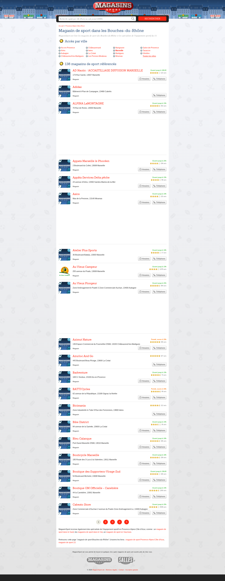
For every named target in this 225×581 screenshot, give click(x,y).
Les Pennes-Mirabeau (97, 56)
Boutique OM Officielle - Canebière (95, 488)
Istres (90, 50)
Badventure (80, 372)
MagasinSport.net (98, 570)
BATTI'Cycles (81, 389)
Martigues (119, 53)
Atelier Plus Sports (85, 250)
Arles (63, 50)
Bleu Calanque (82, 438)
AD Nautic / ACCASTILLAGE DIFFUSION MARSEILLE (108, 70)
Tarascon (146, 50)
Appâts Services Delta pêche (91, 177)
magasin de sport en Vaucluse (118, 532)
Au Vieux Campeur (85, 267)
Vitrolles (146, 53)
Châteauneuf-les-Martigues (72, 56)
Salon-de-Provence (151, 48)
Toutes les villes (149, 56)
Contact (121, 570)
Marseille (119, 50)
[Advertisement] (112, 308)
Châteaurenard (94, 48)
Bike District (81, 422)
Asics (76, 194)
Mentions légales (111, 570)
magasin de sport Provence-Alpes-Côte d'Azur (145, 540)
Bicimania (79, 405)
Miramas (119, 56)
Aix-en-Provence (68, 48)
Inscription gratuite (131, 570)
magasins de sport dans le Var (90, 532)
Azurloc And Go (83, 356)
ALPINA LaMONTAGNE (88, 103)
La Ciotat (92, 53)
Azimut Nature (82, 339)
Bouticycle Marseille (86, 455)
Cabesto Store (82, 504)
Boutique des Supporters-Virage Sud (96, 471)
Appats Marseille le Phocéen (91, 161)
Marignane (119, 48)
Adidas (77, 87)
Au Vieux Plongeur (85, 283)
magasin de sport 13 (67, 542)
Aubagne (65, 53)
